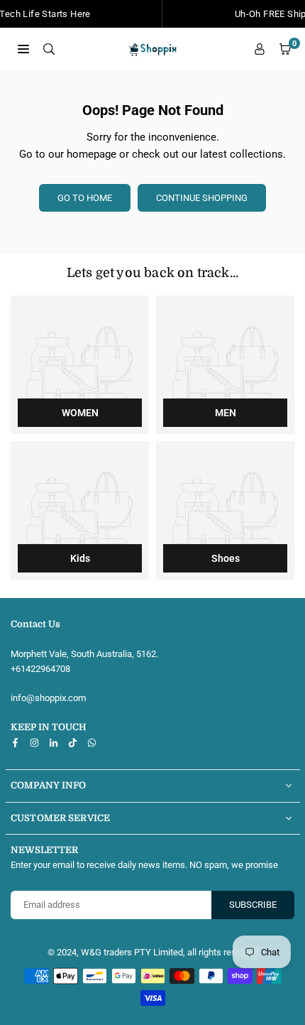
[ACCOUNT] (259, 49)
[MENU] (23, 48)
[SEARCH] (49, 48)
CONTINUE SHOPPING (202, 197)
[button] (285, 49)
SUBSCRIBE (253, 904)
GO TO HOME (84, 197)
